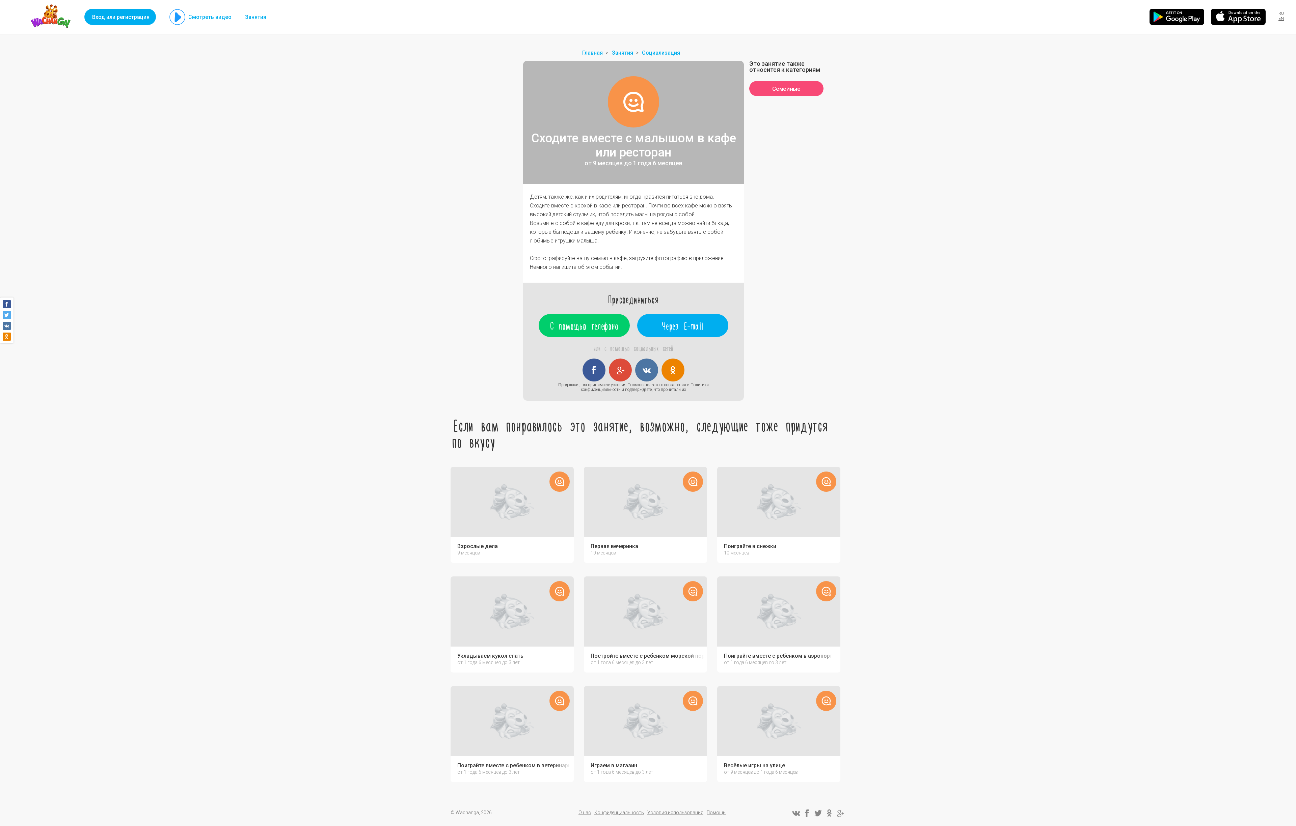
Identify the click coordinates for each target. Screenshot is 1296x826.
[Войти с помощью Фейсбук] (594, 370)
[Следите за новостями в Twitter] (818, 813)
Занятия (255, 17)
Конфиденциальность (619, 812)
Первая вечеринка (614, 546)
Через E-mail (683, 325)
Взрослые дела (477, 546)
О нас (584, 812)
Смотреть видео (210, 17)
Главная (592, 53)
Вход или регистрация (121, 17)
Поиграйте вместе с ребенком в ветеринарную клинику (513, 765)
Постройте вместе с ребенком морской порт (647, 656)
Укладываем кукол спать (490, 656)
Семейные (786, 88)
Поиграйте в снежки (750, 546)
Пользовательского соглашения (656, 384)
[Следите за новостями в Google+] (840, 813)
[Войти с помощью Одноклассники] (673, 370)
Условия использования (675, 812)
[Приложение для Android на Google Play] (1177, 17)
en (1281, 19)
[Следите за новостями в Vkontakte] (796, 813)
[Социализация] (633, 101)
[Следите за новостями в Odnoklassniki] (829, 813)
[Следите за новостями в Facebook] (807, 813)
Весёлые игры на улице (754, 765)
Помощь (716, 812)
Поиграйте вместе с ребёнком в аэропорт (778, 656)
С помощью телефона (584, 325)
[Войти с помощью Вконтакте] (646, 370)
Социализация (661, 53)
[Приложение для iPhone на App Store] (1238, 17)
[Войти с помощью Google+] (620, 370)
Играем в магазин (614, 765)
